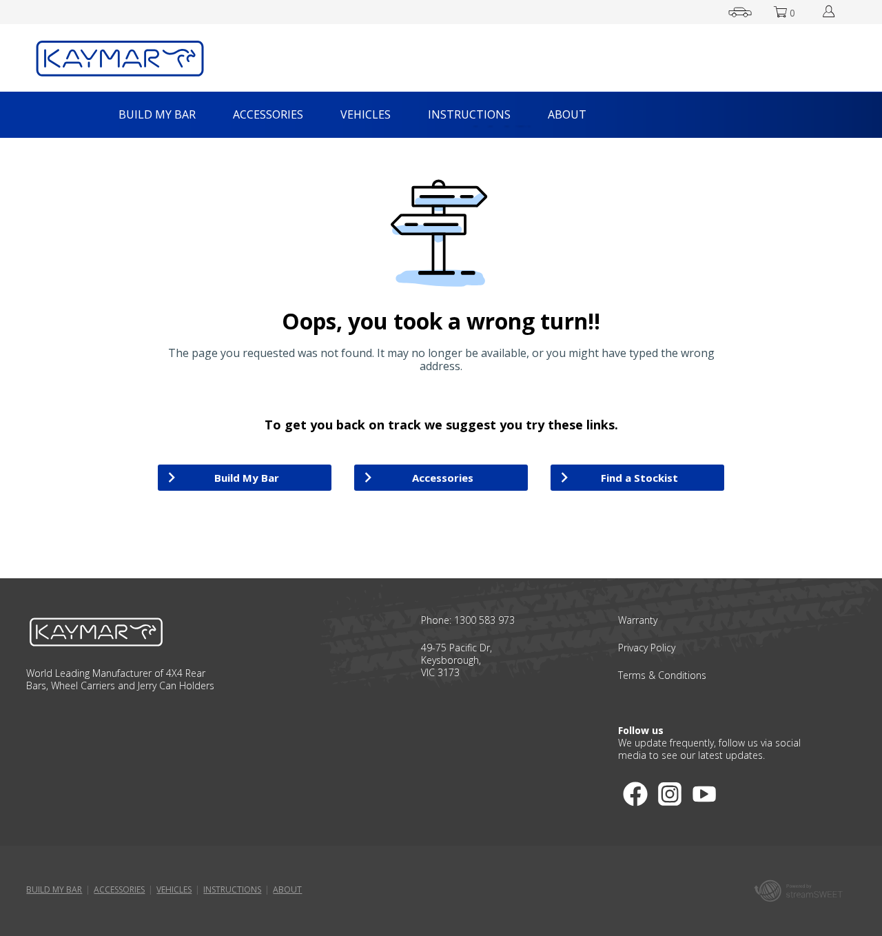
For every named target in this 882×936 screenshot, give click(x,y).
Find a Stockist (639, 478)
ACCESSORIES (268, 114)
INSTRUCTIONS (469, 114)
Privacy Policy (646, 647)
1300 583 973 (484, 620)
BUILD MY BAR (157, 114)
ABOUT (567, 114)
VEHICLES (365, 114)
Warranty (637, 620)
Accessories (442, 478)
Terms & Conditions (662, 675)
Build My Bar (246, 478)
